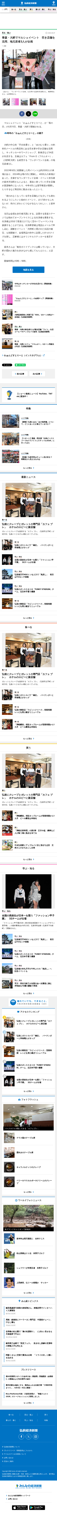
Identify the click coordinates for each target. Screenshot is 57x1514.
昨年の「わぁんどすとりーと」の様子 (25, 133)
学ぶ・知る (52, 9)
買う (31, 9)
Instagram (35, 1436)
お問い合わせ (8, 1458)
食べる (13, 9)
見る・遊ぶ (23, 9)
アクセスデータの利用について (15, 1454)
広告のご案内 (8, 1461)
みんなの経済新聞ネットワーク (28, 1486)
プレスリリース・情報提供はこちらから (18, 1450)
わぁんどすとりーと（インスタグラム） (23, 355)
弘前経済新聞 (28, 3)
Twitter (28, 1436)
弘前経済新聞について (12, 1447)
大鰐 (5, 46)
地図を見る (28, 269)
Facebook (21, 1436)
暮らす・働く (40, 9)
